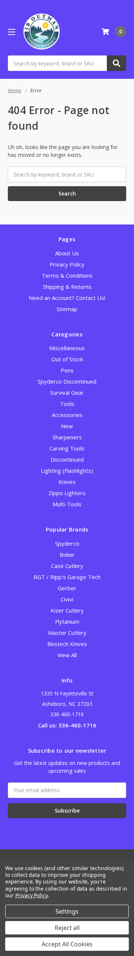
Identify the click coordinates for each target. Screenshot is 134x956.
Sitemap (67, 309)
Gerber (67, 588)
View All (67, 655)
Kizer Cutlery (67, 610)
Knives (67, 481)
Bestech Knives (67, 643)
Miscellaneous (67, 348)
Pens (67, 370)
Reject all (67, 928)
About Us (67, 253)
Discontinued (67, 459)
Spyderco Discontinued (67, 381)
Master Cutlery (67, 632)
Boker (67, 554)
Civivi (67, 599)
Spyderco (67, 543)
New (67, 426)
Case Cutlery (67, 565)
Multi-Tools (67, 504)
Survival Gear (67, 392)
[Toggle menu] (11, 32)
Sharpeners (67, 437)
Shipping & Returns (67, 286)
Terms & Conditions (67, 275)
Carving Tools (67, 448)
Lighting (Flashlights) (67, 470)
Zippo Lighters (67, 493)
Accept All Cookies (67, 944)
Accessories (67, 415)
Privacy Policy (67, 264)
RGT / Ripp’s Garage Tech (67, 577)
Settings (67, 911)
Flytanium (67, 621)
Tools (67, 403)
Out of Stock (67, 359)
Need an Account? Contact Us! (67, 297)
